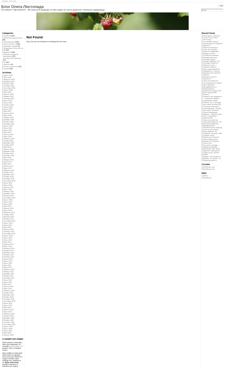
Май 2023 (7, 111)
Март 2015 (8, 210)
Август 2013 (8, 236)
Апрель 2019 (9, 149)
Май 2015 (7, 206)
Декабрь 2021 (9, 120)
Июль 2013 (8, 238)
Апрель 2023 (9, 113)
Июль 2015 (8, 202)
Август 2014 (8, 223)
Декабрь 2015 (9, 193)
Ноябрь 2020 (9, 145)
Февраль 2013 (9, 248)
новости (7, 64)
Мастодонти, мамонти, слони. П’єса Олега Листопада (212, 37)
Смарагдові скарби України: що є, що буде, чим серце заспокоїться (212, 102)
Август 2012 (8, 259)
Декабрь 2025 (9, 82)
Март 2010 (8, 312)
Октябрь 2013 (9, 231)
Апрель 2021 (9, 134)
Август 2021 (8, 126)
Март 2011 (8, 288)
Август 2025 (8, 90)
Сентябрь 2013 (9, 234)
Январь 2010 (9, 316)
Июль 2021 (8, 128)
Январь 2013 (9, 250)
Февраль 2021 (9, 139)
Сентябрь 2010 (9, 301)
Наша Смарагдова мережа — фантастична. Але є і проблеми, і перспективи (212, 115)
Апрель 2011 (8, 286)
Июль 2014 (8, 225)
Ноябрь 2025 (9, 84)
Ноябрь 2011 (9, 276)
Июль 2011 (8, 280)
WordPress (207, 178)
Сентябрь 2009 (9, 324)
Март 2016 (8, 189)
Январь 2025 (9, 96)
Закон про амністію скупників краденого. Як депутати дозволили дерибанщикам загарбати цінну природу (212, 123)
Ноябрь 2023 (9, 105)
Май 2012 (7, 265)
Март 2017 (8, 168)
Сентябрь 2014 (9, 221)
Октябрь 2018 (9, 155)
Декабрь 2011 (9, 274)
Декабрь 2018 (9, 151)
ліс (5, 62)
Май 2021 (7, 132)
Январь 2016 (9, 191)
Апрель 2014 (9, 229)
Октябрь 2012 (9, 257)
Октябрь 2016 (9, 179)
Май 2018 (7, 158)
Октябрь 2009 (9, 322)
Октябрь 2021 (9, 124)
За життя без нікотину (12, 58)
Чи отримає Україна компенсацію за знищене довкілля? (212, 43)
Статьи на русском (11, 66)
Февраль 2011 (9, 291)
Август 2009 (8, 326)
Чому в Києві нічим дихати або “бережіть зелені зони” (211, 141)
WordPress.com (209, 167)
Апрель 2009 (9, 335)
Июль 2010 (8, 303)
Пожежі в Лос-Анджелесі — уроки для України (212, 97)
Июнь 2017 (8, 162)
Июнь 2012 (8, 263)
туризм (6, 69)
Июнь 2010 (8, 305)
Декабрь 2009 (9, 318)
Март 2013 (8, 246)
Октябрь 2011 (9, 278)
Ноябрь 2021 (9, 122)
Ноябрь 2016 (9, 177)
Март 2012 (8, 267)
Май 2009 (7, 333)
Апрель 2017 (9, 166)
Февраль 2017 (9, 170)
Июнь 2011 (8, 282)
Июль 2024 (8, 101)
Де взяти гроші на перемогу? (210, 78)
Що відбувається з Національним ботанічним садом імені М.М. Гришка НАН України (212, 90)
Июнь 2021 (8, 130)
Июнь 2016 (8, 185)
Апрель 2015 (9, 208)
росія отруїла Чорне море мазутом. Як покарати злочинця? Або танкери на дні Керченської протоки (212, 133)
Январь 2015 (9, 215)
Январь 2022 (9, 117)
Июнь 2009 (8, 331)
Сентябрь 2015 (9, 198)
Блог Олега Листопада (22, 6)
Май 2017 (7, 164)
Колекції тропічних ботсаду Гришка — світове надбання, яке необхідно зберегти (211, 60)
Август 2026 (8, 75)
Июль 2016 (8, 183)
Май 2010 (7, 307)
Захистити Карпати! (210, 81)
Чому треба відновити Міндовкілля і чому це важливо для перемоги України (212, 72)
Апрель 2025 (9, 94)
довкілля (7, 36)
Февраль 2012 (9, 269)
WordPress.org (208, 169)
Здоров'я (7, 52)
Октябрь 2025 (9, 86)
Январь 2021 (9, 141)
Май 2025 (7, 92)
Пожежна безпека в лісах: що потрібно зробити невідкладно (211, 49)
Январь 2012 (9, 272)
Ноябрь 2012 (9, 255)
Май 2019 (7, 147)
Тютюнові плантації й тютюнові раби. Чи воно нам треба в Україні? (212, 108)
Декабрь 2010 (9, 295)
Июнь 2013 (8, 240)
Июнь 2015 (8, 204)
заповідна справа (10, 46)
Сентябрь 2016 (9, 181)
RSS (221, 6)
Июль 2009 (8, 329)
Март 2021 (8, 136)
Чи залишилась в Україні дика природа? (212, 84)
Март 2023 (8, 115)
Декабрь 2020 (9, 143)
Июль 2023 (8, 109)
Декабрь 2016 (9, 174)
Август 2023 (8, 107)
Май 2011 (7, 284)
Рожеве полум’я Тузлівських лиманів (210, 54)
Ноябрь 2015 (9, 196)
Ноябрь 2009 (9, 320)
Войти (205, 176)
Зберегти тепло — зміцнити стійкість (210, 66)
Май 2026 (7, 77)
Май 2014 (7, 227)
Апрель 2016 (9, 187)
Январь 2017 (9, 172)
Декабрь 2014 (9, 217)
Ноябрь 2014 (9, 219)
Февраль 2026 (9, 79)
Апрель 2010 (9, 310)
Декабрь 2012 (9, 253)
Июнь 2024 (8, 103)
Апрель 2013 (9, 244)
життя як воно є (10, 44)
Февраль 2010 (9, 314)
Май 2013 (7, 242)
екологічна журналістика (13, 38)
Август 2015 (8, 200)
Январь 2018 (9, 160)
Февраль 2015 (9, 212)
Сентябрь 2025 (9, 88)
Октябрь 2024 (9, 98)
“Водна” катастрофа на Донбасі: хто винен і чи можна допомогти (212, 158)
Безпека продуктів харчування (10, 55)
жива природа (9, 42)
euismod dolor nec (16, 346)
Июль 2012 (8, 261)
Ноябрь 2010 (9, 297)
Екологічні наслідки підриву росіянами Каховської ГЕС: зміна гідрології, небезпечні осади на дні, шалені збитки (211, 149)
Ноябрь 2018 (9, 153)
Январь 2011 (8, 293)
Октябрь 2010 (9, 299)
